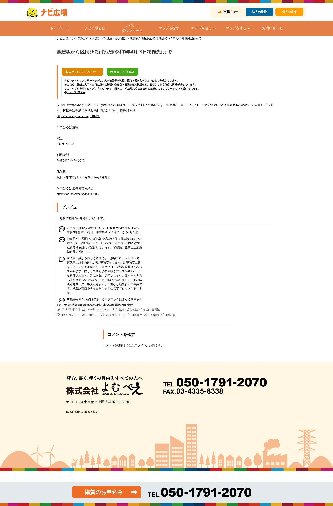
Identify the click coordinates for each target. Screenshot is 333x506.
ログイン (140, 345)
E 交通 (145, 309)
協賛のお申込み (104, 492)
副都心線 (82, 304)
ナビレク (104, 88)
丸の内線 (72, 304)
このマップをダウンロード (83, 71)
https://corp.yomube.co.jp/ (82, 411)
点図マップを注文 (124, 71)
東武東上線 (108, 304)
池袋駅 (130, 304)
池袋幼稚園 (120, 304)
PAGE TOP (322, 487)
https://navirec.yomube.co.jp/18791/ (78, 116)
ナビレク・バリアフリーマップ (81, 80)
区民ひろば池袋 (94, 304)
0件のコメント (70, 315)
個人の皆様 (289, 11)
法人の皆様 (259, 11)
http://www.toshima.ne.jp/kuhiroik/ (78, 193)
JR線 (64, 304)
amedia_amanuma (98, 309)
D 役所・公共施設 (126, 309)
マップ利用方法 (76, 92)
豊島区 (156, 309)
